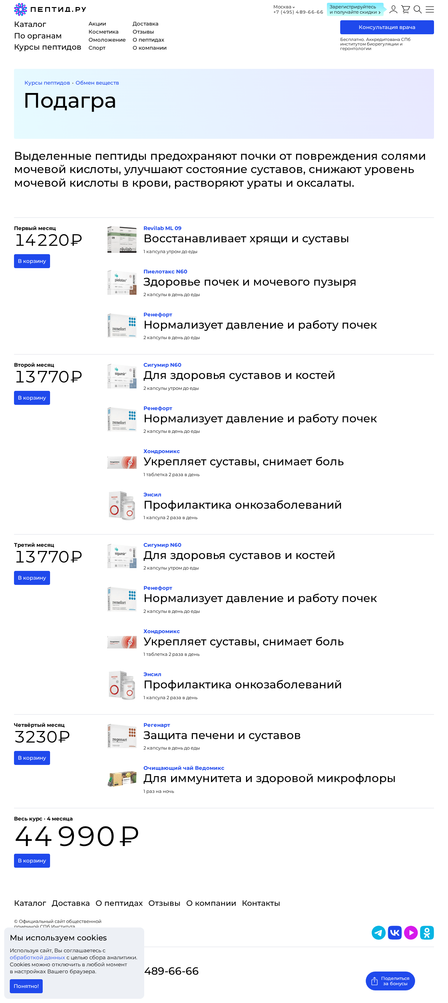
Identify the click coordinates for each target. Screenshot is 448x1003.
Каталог (30, 903)
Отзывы (164, 903)
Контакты (261, 903)
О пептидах (119, 903)
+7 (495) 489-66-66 (298, 12)
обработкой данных (38, 957)
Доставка (71, 903)
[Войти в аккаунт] (393, 9)
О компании (211, 903)
